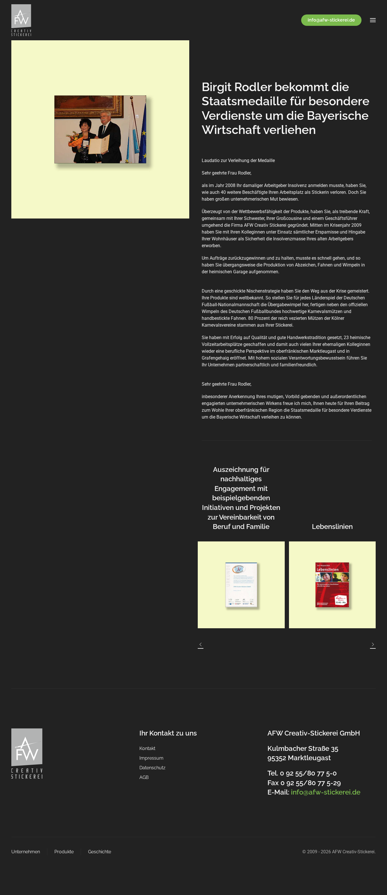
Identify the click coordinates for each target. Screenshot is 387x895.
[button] (373, 20)
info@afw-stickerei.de (331, 20)
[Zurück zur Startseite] (21, 20)
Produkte (64, 851)
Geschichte (99, 851)
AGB (144, 777)
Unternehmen (25, 851)
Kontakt (147, 748)
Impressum (151, 758)
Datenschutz (152, 767)
